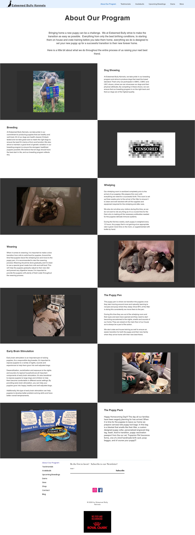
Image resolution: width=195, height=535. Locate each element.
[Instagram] (95, 490)
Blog (44, 494)
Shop (44, 486)
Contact (46, 490)
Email (71, 468)
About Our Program (50, 462)
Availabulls (46, 470)
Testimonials (47, 466)
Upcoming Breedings (50, 474)
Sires (44, 482)
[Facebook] (100, 490)
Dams (44, 478)
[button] (49, 91)
